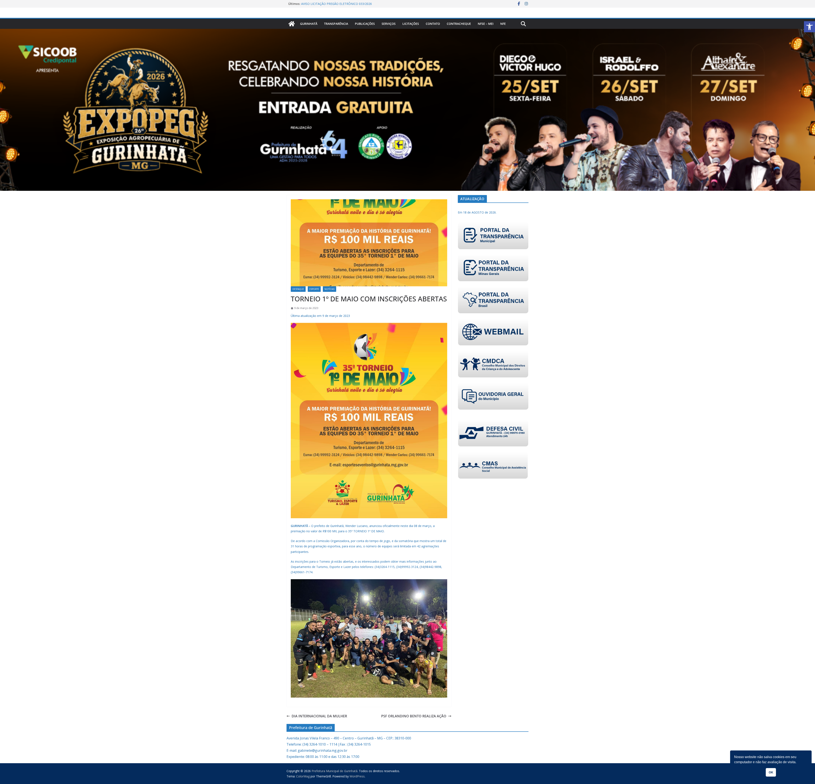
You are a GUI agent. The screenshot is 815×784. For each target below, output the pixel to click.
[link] (809, 26)
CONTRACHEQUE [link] (459, 24)
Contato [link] (433, 24)
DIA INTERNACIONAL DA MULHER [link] (319, 716)
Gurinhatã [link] (308, 24)
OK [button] (771, 772)
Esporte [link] (314, 289)
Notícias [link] (329, 289)
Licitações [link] (410, 24)
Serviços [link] (389, 24)
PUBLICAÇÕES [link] (365, 24)
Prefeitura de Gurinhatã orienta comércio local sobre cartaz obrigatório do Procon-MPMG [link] (342, 6)
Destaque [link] (298, 289)
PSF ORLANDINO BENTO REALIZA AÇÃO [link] (413, 716)
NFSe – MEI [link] (485, 24)
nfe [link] (503, 24)
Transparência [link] (336, 24)
